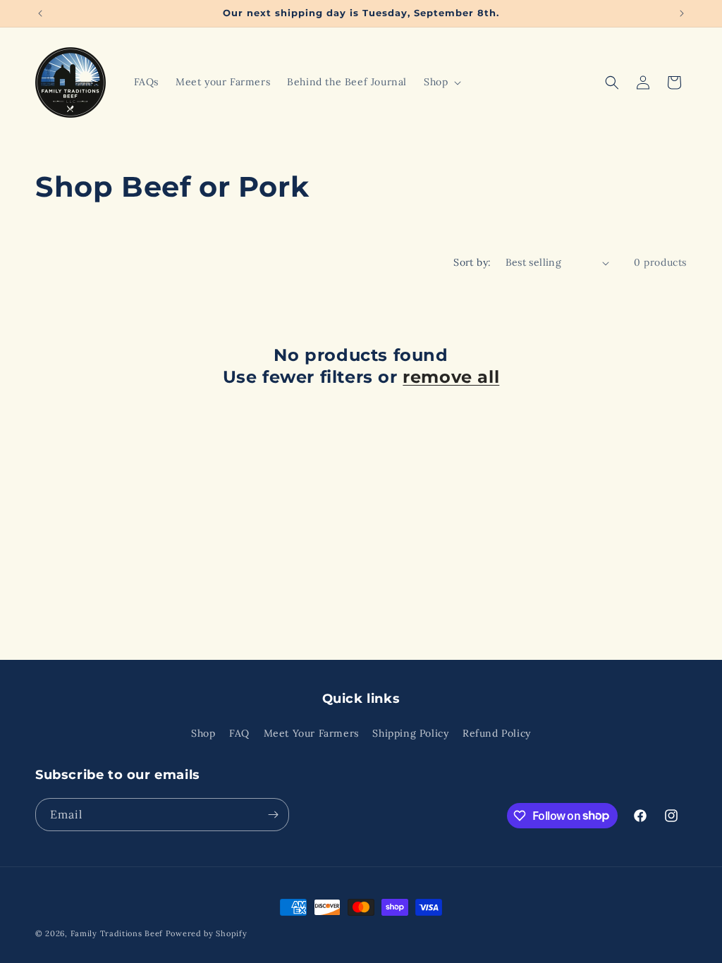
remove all (451, 377)
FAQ (239, 733)
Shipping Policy (410, 733)
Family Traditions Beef (117, 933)
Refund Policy (497, 733)
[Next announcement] (681, 13)
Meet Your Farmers (311, 733)
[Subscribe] (272, 814)
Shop (203, 733)
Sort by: (472, 262)
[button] (441, 82)
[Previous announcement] (40, 13)
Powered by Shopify (206, 933)
